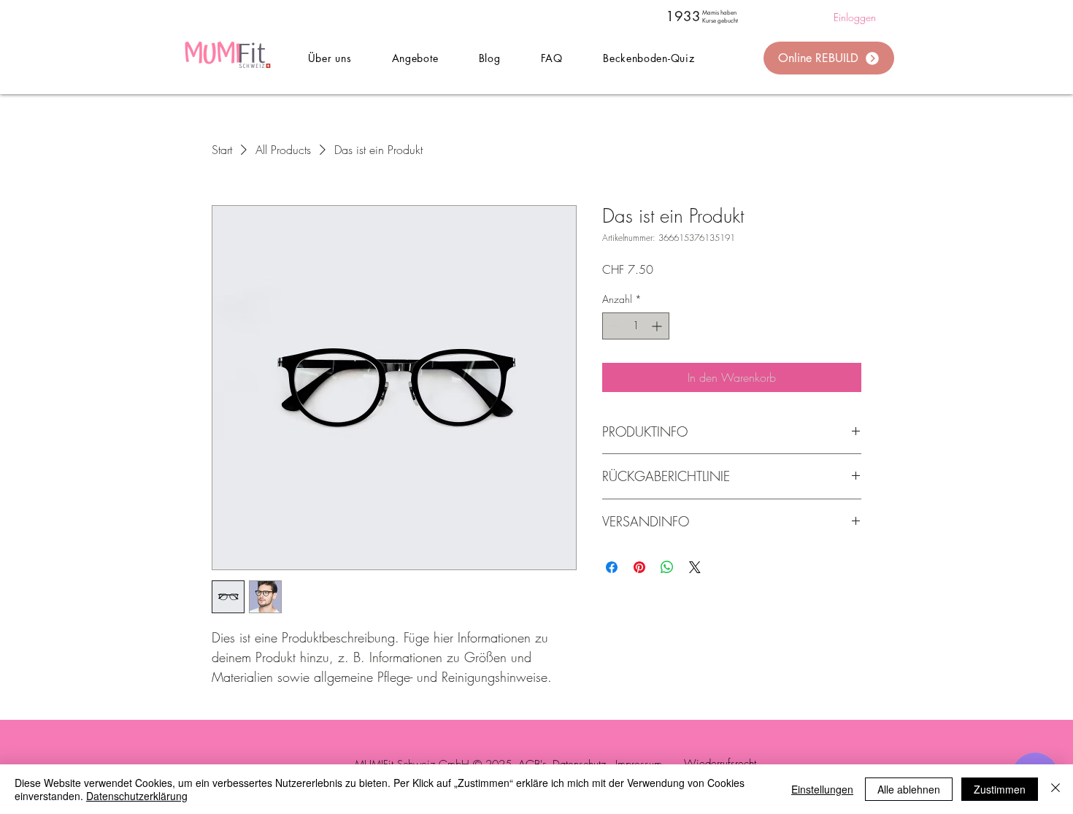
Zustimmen (1000, 789)
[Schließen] (1055, 789)
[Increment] (658, 326)
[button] (415, 58)
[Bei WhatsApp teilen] (667, 567)
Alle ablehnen (908, 789)
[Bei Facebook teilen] (611, 567)
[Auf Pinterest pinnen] (639, 567)
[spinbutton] (636, 326)
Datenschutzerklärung (137, 795)
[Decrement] (613, 326)
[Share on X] (695, 567)
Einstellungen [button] (822, 789)
